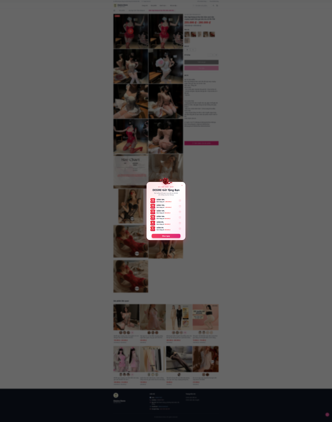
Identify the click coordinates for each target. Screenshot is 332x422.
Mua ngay (166, 236)
